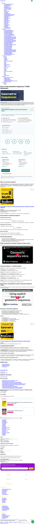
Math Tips (4, 82)
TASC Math (4, 434)
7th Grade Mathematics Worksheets (10, 40)
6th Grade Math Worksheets (8, 39)
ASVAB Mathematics (7, 7)
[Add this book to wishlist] (31, 189)
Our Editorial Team (5, 516)
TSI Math (3, 435)
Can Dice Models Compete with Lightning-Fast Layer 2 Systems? (12, 387)
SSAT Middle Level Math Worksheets (10, 49)
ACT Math (3, 501)
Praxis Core (6, 67)
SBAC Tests (6, 23)
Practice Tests (4, 490)
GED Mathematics (7, 13)
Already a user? (3, 452)
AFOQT (5, 56)
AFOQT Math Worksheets (8, 31)
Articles (5, 83)
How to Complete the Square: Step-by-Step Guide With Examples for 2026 (14, 383)
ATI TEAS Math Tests (7, 8)
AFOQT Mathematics (7, 5)
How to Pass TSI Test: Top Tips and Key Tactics (10, 380)
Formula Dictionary (5, 494)
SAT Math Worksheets (8, 48)
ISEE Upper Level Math (5, 427)
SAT (5, 73)
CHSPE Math (4, 423)
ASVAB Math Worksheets (8, 33)
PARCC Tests (6, 18)
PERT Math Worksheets (8, 45)
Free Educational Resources (6, 489)
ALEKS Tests (6, 6)
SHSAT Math (4, 428)
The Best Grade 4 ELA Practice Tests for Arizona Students (11, 382)
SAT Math (3, 500)
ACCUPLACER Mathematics (8, 4)
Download (2, 209)
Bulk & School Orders (5, 509)
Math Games (4, 493)
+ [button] (2, 3)
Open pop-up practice (5, 170)
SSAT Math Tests (7, 24)
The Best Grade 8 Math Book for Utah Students (9, 386)
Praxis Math (6, 19)
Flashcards (4, 492)
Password (2, 439)
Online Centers (4, 491)
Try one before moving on (7, 173)
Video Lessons (4, 510)
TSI (5, 72)
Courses (4, 55)
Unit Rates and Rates (5, 365)
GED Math (3, 424)
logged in (6, 396)
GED (5, 61)
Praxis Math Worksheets (8, 46)
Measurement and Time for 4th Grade (8, 381)
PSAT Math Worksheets (8, 47)
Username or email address (5, 438)
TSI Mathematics (7, 28)
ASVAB (5, 58)
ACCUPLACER (6, 75)
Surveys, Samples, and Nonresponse (8, 385)
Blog (5, 84)
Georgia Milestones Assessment (9, 14)
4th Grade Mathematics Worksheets (10, 37)
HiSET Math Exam (7, 16)
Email (1, 450)
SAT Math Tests (7, 22)
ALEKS (5, 57)
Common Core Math (7, 9)
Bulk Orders (10, 522)
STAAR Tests (6, 25)
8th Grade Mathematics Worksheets (10, 41)
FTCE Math (6, 12)
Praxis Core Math (5, 430)
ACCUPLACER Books (5, 507)
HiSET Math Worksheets (8, 42)
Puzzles (4, 76)
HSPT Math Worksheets (8, 43)
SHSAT (5, 65)
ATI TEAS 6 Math (5, 422)
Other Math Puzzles (7, 81)
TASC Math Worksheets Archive (9, 54)
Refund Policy (15, 522)
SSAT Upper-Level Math (6, 429)
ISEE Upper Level (7, 64)
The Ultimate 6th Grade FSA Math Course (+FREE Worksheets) (12, 388)
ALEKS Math (4, 420)
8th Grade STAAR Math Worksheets (10, 51)
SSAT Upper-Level (7, 66)
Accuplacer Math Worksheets (9, 30)
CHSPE (5, 60)
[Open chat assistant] (32, 521)
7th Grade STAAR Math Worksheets (10, 50)
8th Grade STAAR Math (6, 432)
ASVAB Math (4, 421)
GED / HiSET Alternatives (8, 71)
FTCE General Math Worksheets (9, 35)
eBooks (4, 3)
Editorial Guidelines (5, 517)
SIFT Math (4, 431)
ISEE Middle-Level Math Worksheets (10, 44)
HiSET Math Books (5, 506)
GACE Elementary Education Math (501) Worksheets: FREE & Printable (13, 384)
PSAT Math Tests (7, 20)
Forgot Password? (3, 441)
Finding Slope (4, 366)
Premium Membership (5, 508)
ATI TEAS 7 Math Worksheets (9, 34)
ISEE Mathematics (7, 17)
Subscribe (31, 468)
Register (8, 441)
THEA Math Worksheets (8, 52)
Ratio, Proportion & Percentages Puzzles (10, 80)
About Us (1, 522)
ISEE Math (4, 502)
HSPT (5, 63)
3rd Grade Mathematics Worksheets (10, 36)
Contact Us (4, 518)
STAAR (5, 69)
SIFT (5, 68)
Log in (1, 440)
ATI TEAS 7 (6, 59)
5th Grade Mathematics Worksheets (10, 38)
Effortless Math (2, 0)
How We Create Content (6, 515)
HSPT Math (4, 426)
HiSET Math (4, 425)
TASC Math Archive (7, 27)
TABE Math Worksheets (8, 53)
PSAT (5, 74)
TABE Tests (6, 26)
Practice (4, 29)
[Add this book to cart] (33, 189)
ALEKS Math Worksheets (8, 32)
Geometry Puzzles (7, 79)
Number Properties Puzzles (8, 77)
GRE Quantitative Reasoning (8, 15)
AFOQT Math (4, 419)
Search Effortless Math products (5, 460)
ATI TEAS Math (4, 498)
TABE (5, 70)
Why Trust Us (4, 514)
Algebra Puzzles (7, 78)
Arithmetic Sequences (5, 364)
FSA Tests (6, 11)
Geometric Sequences (3, 376)
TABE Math (4, 433)
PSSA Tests (6, 21)
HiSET (5, 62)
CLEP (5, 10)
